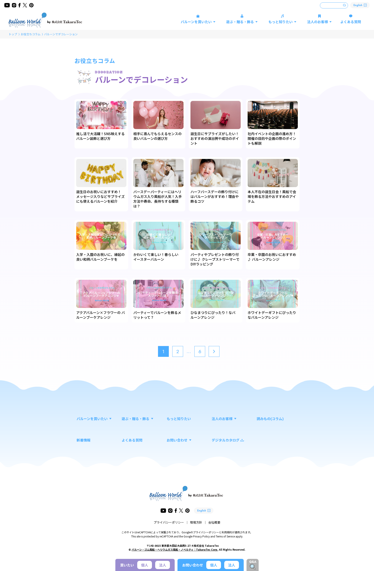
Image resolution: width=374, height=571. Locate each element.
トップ (13, 34)
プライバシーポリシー (169, 522)
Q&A (252, 562)
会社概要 (214, 522)
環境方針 (196, 522)
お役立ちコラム (30, 34)
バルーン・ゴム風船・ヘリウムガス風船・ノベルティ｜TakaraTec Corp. (175, 549)
